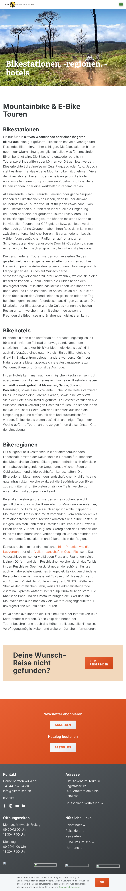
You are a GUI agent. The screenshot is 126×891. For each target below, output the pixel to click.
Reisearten (73, 836)
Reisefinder (74, 825)
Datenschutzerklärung (69, 887)
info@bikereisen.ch (17, 791)
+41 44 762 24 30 (16, 786)
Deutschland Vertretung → (84, 803)
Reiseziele (73, 830)
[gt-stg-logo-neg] (108, 866)
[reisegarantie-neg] (45, 865)
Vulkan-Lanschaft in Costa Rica (56, 552)
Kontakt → (11, 798)
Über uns (72, 848)
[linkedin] (23, 806)
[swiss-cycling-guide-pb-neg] (14, 863)
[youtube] (17, 806)
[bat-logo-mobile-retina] (19, 3)
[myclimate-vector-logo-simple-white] (77, 865)
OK (102, 882)
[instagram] (10, 806)
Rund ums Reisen (78, 842)
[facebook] (4, 806)
